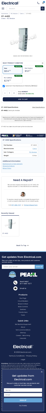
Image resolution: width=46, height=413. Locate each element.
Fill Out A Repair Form (31, 205)
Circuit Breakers (23, 301)
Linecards (23, 338)
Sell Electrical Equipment (23, 324)
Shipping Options (9, 166)
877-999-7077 (16, 205)
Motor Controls (23, 307)
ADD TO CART (23, 99)
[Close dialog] (41, 372)
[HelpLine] (39, 3)
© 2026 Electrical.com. (23, 352)
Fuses (23, 315)
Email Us (23, 288)
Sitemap (23, 333)
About (23, 327)
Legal (23, 359)
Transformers (23, 312)
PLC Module (11, 18)
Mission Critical (23, 304)
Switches (23, 309)
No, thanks (23, 405)
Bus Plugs (23, 298)
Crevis (35, 148)
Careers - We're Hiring (23, 335)
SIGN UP (39, 266)
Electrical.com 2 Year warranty (13, 164)
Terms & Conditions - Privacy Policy (23, 356)
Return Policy (7, 168)
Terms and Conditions (23, 330)
